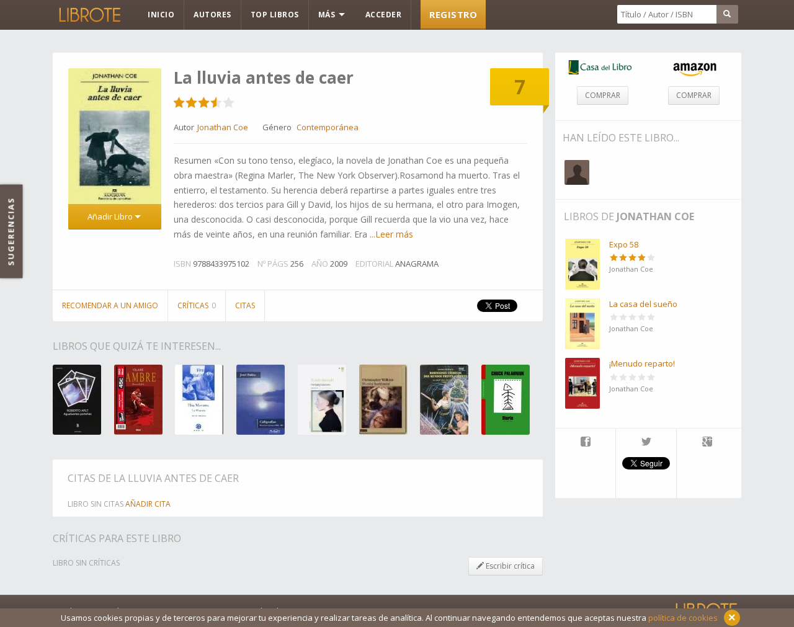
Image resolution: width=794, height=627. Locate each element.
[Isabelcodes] (576, 172)
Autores (212, 14)
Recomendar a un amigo (110, 305)
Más (327, 14)
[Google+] (707, 443)
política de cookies (683, 617)
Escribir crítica (509, 566)
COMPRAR (602, 95)
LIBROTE (89, 15)
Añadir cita (148, 504)
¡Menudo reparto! (642, 363)
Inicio (161, 14)
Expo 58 (623, 244)
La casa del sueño (643, 303)
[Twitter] (646, 443)
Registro (453, 14)
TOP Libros (275, 14)
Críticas (196, 305)
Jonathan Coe (655, 216)
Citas (245, 305)
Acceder (383, 14)
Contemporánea (328, 127)
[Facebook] (585, 443)
